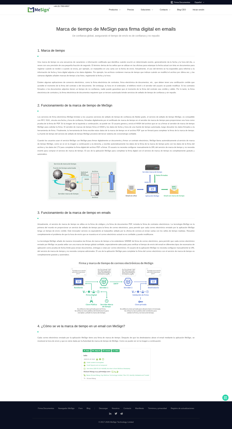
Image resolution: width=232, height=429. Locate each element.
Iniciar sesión (198, 9)
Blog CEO (181, 9)
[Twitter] (116, 413)
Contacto (164, 9)
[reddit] (121, 413)
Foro (81, 408)
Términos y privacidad (157, 408)
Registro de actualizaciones (182, 408)
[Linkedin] (110, 413)
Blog (88, 408)
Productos (113, 9)
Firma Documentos (182, 2)
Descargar (103, 408)
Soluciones (145, 9)
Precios (130, 9)
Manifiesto (139, 408)
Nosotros (115, 408)
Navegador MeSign (66, 408)
